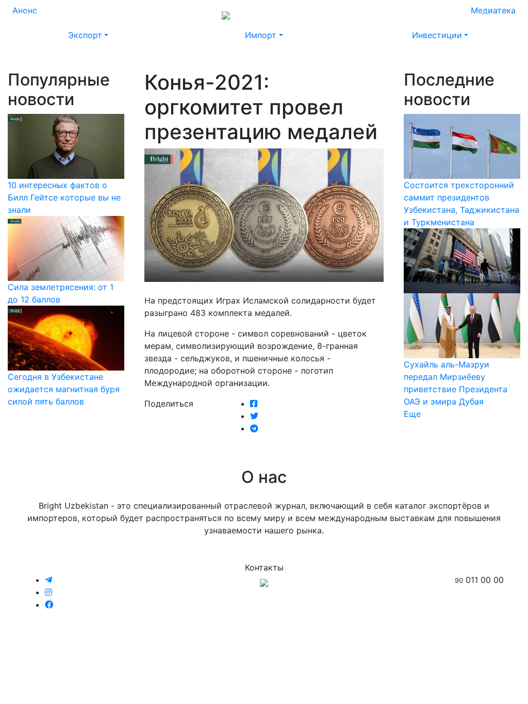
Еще (412, 414)
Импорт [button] (260, 35)
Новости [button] (77, 14)
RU (463, 14)
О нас (366, 14)
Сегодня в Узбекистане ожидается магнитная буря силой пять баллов (64, 389)
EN (482, 14)
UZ (502, 14)
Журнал (36, 14)
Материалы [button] (133, 14)
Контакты (405, 14)
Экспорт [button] (85, 35)
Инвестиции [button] (437, 35)
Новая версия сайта (305, 14)
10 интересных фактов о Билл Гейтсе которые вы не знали (64, 197)
